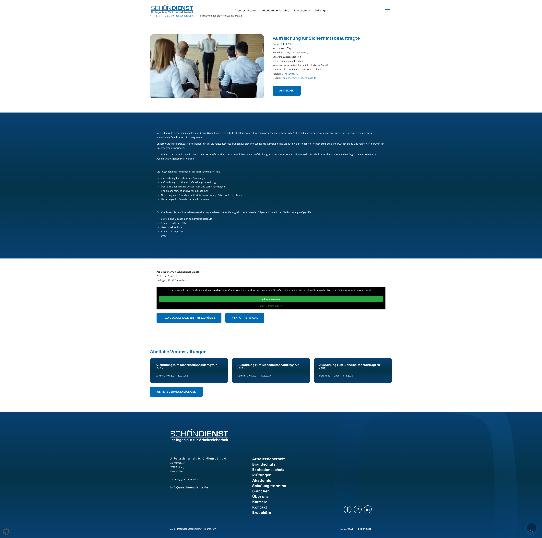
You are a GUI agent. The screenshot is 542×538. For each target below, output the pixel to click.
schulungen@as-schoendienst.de (298, 77)
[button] (6, 532)
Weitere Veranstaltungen (176, 391)
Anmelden (286, 90)
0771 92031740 (290, 73)
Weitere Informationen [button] (271, 306)
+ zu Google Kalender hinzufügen (189, 317)
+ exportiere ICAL (245, 317)
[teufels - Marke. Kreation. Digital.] (347, 529)
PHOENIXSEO (365, 529)
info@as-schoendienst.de (189, 487)
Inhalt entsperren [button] (271, 299)
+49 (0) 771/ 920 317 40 (187, 479)
